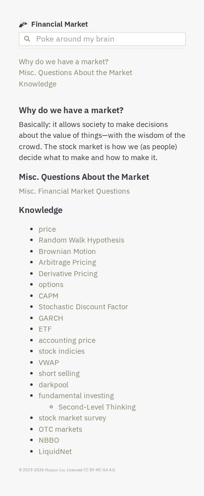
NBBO (49, 440)
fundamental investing (76, 395)
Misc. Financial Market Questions (74, 191)
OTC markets (60, 429)
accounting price (67, 340)
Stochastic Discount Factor (83, 306)
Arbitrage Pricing (67, 262)
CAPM (48, 295)
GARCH (51, 318)
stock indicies (62, 351)
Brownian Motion (67, 251)
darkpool (53, 384)
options (51, 284)
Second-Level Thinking (97, 407)
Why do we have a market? (63, 61)
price (47, 229)
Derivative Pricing (68, 273)
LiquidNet (55, 451)
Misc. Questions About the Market (75, 72)
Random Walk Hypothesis (81, 240)
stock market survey (72, 417)
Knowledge (37, 83)
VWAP (49, 362)
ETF (45, 328)
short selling (59, 373)
